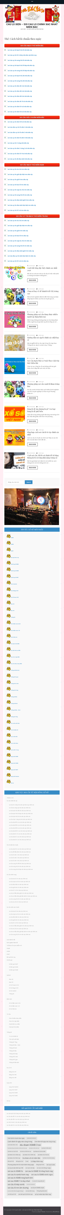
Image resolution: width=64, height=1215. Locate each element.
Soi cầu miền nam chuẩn (13, 907)
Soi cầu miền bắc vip (12, 800)
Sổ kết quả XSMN (15, 570)
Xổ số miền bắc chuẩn (12, 845)
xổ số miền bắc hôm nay (43, 1194)
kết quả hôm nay (11, 957)
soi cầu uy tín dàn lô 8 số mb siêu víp (19, 122)
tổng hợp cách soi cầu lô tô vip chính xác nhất (43, 433)
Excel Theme (41, 1212)
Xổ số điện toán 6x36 (15, 623)
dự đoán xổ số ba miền (39, 1151)
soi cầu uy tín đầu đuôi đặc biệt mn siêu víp (22, 205)
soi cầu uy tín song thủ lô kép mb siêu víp (21, 70)
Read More (32, 280)
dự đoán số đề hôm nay (25, 1151)
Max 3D (12, 604)
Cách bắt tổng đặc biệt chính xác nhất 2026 (42, 269)
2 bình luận (41, 265)
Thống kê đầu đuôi (15, 670)
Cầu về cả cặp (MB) (15, 657)
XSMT (12, 550)
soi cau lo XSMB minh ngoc (42, 1174)
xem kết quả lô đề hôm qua (25, 1194)
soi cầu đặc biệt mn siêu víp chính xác (19, 917)
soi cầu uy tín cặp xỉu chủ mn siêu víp (20, 190)
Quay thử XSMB (14, 756)
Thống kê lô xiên (15, 683)
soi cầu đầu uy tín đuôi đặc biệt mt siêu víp (22, 256)
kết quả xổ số (19, 1161)
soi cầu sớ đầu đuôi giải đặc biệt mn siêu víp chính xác (23, 931)
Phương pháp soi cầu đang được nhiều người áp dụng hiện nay (42, 315)
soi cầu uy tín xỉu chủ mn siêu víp (18, 169)
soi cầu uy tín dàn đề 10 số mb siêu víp (20, 101)
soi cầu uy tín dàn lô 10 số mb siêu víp (20, 154)
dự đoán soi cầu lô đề (13, 1151)
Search (29, 482)
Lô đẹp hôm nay (37, 1161)
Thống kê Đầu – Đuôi (15, 710)
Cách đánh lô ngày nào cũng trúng (20, 1142)
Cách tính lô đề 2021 (31, 1138)
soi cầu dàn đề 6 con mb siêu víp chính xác (20, 825)
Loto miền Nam (14, 743)
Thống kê (13, 617)
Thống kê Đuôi (14, 703)
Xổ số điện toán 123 (15, 630)
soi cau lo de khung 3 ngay (44, 1168)
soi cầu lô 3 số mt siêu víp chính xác (18, 890)
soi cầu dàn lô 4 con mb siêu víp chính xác (20, 836)
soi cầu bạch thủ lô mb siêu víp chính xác (19, 816)
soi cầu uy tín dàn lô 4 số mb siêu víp (19, 106)
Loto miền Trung (15, 749)
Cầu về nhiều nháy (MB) (16, 663)
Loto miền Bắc (14, 736)
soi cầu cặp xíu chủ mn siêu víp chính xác (19, 914)
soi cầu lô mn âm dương (18, 1187)
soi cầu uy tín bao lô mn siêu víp (18, 185)
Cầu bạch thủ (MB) (15, 643)
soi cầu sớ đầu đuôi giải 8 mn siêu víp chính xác (21, 925)
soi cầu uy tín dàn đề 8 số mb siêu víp (20, 96)
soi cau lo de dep (30, 1168)
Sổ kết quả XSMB (15, 564)
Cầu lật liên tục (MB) (15, 650)
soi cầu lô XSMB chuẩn (37, 1188)
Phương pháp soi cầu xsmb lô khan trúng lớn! (43, 385)
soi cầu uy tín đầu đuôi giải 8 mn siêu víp (21, 200)
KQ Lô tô (9, 1067)
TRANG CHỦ (10, 798)
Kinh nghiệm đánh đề (12, 942)
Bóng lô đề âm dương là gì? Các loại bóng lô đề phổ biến (41, 410)
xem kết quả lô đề (12, 1194)
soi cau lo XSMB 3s (15, 1171)
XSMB (12, 537)
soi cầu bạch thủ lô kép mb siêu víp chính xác (21, 813)
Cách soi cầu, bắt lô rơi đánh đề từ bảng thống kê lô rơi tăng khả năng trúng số (43, 456)
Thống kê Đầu (14, 696)
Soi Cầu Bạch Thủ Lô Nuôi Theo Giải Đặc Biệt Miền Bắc (43, 361)
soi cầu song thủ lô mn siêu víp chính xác (19, 934)
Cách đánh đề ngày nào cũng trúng (45, 1141)
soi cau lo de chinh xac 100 (15, 1168)
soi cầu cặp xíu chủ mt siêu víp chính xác (19, 881)
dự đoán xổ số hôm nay (14, 1158)
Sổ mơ (12, 783)
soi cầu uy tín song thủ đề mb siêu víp (20, 81)
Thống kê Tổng (14, 716)
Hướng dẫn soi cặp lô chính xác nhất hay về (43, 338)
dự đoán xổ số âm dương (48, 1158)
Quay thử (9, 1083)
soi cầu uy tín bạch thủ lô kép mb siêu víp (21, 65)
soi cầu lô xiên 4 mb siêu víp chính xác (19, 860)
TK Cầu (9, 1014)
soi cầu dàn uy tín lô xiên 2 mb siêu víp (20, 127)
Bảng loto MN (12, 1074)
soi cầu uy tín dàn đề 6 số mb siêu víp (20, 91)
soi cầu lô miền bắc (31, 1184)
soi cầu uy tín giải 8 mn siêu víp (18, 179)
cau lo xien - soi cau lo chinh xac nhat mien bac (28, 1210)
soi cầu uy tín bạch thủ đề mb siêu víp (20, 76)
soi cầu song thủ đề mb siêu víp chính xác (20, 863)
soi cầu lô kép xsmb (16, 1184)
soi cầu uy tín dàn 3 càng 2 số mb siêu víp (21, 148)
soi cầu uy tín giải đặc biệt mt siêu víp (20, 225)
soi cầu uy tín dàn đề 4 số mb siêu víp (20, 86)
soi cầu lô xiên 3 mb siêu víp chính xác (19, 857)
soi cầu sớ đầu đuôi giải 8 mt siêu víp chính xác (21, 893)
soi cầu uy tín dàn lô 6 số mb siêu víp (19, 112)
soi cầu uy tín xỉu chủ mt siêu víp (18, 220)
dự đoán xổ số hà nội (43, 1154)
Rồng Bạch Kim (40, 1164)
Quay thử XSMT (14, 769)
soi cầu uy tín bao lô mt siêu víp (18, 236)
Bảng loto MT (12, 1072)
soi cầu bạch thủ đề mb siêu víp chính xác (20, 810)
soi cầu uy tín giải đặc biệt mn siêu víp (20, 174)
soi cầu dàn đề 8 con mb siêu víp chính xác (20, 828)
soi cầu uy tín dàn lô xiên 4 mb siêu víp (20, 138)
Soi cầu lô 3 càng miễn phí (38, 1181)
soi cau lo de (51, 1165)
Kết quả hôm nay (15, 557)
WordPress (56, 1212)
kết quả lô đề (11, 1161)
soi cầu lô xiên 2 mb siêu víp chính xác (19, 855)
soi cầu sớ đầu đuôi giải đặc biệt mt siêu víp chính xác (23, 896)
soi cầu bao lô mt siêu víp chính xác (18, 878)
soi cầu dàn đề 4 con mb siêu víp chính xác (20, 822)
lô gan (27, 1161)
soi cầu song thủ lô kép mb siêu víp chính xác (21, 869)
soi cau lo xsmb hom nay (18, 1174)
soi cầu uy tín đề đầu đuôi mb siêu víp (20, 159)
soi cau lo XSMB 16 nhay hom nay (39, 1171)
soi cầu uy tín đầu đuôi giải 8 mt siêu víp (21, 251)
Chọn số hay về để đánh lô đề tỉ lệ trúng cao (43, 292)
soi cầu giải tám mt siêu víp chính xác (18, 887)
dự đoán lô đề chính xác (34, 1148)
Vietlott (9, 975)
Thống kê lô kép (14, 690)
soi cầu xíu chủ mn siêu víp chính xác (18, 928)
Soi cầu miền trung (11, 874)
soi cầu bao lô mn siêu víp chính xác (18, 911)
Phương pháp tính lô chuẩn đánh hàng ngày (21, 1164)
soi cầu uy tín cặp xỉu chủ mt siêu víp (20, 241)
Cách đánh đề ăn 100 (12, 1144)
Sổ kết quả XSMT (15, 577)
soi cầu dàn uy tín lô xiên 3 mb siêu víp (20, 132)
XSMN (12, 544)
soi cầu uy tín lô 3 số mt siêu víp (18, 261)
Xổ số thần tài (14, 637)
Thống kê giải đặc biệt (42, 1191)
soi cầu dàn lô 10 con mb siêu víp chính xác (20, 834)
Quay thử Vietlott (15, 776)
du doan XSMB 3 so (30, 1144)
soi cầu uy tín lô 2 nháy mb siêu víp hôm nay (22, 55)
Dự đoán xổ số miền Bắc (31, 1158)
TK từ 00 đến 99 (14, 730)
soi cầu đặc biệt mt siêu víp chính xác (18, 884)
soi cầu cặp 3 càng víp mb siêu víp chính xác (20, 819)
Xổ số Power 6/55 (15, 597)
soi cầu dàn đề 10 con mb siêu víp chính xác (20, 831)
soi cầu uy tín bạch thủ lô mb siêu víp (20, 50)
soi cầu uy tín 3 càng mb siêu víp (18, 143)
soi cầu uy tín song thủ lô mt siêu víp (20, 246)
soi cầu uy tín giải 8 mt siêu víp (18, 231)
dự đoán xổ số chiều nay (14, 1154)
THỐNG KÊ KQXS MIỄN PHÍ (14, 945)
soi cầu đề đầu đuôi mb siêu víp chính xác (20, 852)
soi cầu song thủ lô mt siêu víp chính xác (19, 899)
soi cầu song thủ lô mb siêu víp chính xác (20, 866)
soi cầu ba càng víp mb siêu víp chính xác (20, 807)
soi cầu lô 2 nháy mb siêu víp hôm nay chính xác (21, 805)
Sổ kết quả (9, 960)
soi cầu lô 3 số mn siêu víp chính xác (18, 923)
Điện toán (9, 999)
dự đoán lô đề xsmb (46, 1148)
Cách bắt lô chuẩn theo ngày (16, 1138)
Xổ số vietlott (14, 584)
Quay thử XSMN (14, 763)
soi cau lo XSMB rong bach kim (20, 1178)
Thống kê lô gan (14, 676)
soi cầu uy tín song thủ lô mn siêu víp (20, 195)
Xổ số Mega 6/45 (14, 590)
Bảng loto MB (12, 1077)
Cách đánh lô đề (11, 939)
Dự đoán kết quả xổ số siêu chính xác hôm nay (17, 1148)
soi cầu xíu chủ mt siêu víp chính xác (18, 902)
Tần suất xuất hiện (15, 723)
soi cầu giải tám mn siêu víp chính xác (19, 920)
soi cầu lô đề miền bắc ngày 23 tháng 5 (15, 1191)
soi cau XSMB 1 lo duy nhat (19, 1181)
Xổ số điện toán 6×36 (14, 1003)
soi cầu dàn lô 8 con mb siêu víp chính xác (20, 849)
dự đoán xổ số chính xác (29, 1154)
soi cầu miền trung (30, 1191)
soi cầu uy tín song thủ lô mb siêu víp (20, 60)
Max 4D (12, 610)
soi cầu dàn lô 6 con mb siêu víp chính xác (20, 839)
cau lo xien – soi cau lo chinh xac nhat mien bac (32, 25)
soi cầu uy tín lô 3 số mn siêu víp (18, 210)
